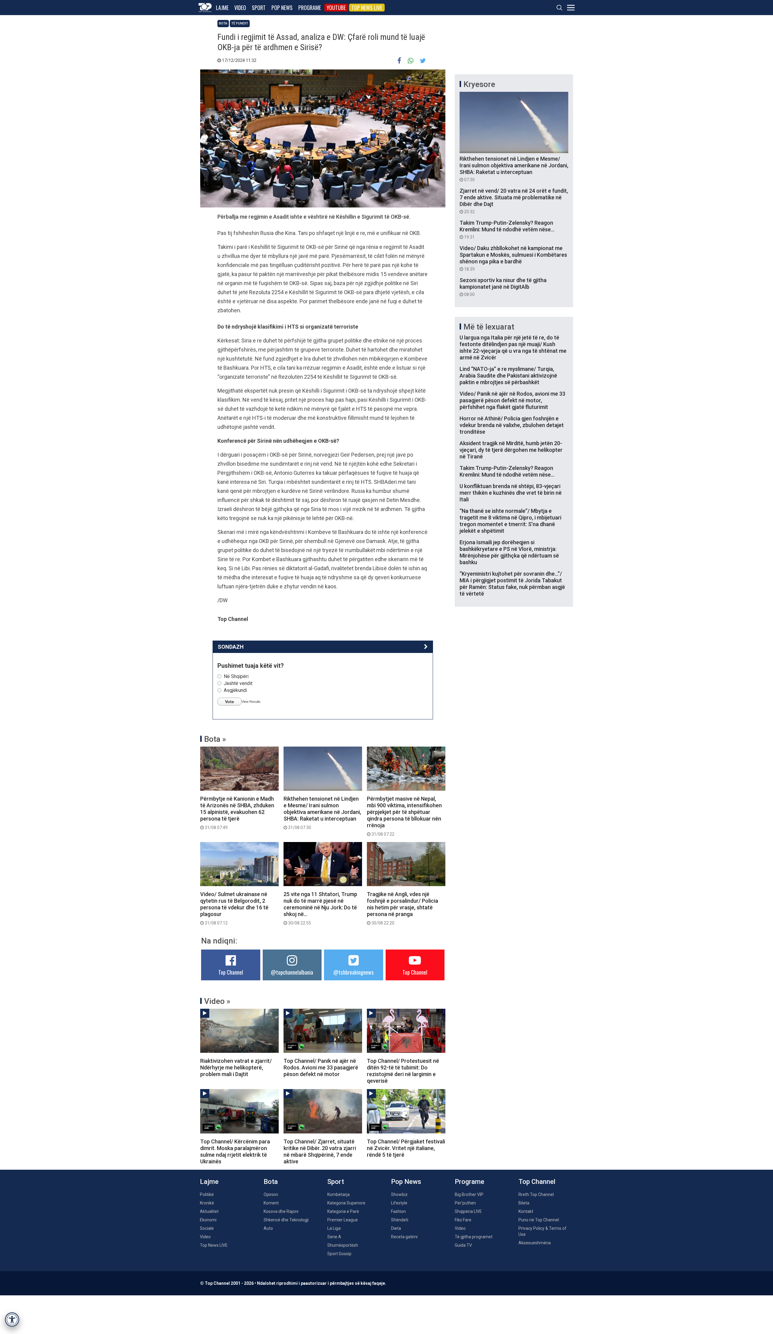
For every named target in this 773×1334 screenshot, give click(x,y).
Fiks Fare (463, 1219)
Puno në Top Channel (538, 1219)
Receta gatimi (404, 1236)
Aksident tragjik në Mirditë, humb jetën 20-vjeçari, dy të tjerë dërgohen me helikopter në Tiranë (511, 450)
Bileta (523, 1203)
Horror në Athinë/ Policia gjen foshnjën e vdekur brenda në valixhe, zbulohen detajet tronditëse (512, 425)
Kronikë (207, 1203)
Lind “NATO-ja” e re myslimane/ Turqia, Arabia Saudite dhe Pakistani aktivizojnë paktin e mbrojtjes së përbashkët (508, 375)
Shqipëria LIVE (468, 1211)
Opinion (271, 1194)
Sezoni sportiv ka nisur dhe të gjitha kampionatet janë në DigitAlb (503, 287)
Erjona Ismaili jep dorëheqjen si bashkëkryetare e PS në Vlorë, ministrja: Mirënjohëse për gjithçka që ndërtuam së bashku (509, 552)
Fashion (398, 1211)
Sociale (207, 1228)
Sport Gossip (339, 1253)
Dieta (396, 1228)
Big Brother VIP (469, 1194)
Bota (223, 23)
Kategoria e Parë (343, 1211)
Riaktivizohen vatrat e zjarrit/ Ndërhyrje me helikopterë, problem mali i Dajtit (236, 1067)
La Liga (334, 1228)
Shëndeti (399, 1219)
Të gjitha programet (473, 1236)
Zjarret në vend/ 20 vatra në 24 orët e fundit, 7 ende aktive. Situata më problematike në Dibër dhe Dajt (514, 201)
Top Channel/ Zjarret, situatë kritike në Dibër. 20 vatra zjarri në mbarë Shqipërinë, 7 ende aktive (320, 1151)
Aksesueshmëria (534, 1242)
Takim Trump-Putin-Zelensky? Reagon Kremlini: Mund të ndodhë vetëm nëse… (507, 229)
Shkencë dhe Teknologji (286, 1219)
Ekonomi (208, 1219)
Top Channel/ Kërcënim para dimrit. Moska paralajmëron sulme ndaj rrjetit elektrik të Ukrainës (235, 1151)
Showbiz (399, 1194)
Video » (217, 1001)
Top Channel (230, 972)
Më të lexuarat (488, 326)
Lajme (222, 7)
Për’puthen (465, 1203)
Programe (309, 7)
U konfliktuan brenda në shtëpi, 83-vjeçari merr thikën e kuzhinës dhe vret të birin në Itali (511, 493)
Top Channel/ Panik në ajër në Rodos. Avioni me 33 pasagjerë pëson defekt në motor (321, 1067)
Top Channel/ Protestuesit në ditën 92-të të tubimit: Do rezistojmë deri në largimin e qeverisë (403, 1071)
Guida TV (463, 1245)
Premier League (342, 1219)
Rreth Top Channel (536, 1194)
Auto (268, 1228)
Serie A (334, 1236)
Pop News (282, 7)
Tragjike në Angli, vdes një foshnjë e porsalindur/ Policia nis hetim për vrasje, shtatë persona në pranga (402, 908)
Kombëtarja (338, 1194)
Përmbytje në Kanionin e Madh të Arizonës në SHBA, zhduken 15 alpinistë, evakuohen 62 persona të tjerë (237, 813)
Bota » (215, 739)
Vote (229, 701)
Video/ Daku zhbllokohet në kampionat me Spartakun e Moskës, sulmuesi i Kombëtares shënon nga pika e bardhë (513, 258)
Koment (271, 1203)
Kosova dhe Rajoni (281, 1211)
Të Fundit (239, 23)
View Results (251, 701)
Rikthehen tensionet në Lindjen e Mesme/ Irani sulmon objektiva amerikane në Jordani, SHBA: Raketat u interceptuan (322, 813)
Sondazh (231, 647)
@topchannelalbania (292, 972)
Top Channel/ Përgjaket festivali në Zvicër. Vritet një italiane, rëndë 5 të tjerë (406, 1148)
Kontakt (525, 1211)
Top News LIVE (366, 7)
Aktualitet (209, 1211)
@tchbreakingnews (353, 972)
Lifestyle (399, 1203)
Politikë (207, 1194)
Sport (259, 7)
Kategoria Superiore (346, 1203)
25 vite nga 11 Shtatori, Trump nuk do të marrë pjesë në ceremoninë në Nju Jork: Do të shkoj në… (320, 908)
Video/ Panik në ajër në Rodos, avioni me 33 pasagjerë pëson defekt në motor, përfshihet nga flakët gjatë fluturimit (512, 400)
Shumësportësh (342, 1245)
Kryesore (479, 84)
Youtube (336, 7)
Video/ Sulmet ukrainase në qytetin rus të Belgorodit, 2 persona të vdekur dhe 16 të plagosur (234, 908)
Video (240, 7)
